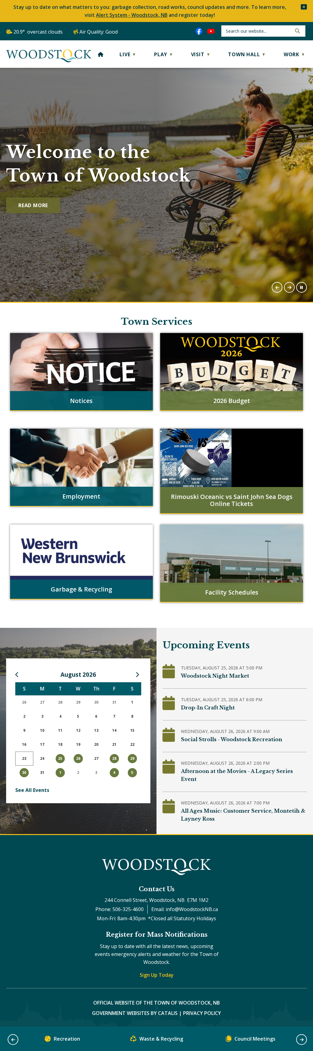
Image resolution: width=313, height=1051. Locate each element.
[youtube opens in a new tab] (211, 31)
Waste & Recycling (161, 1038)
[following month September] (138, 675)
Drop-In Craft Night (208, 708)
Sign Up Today (157, 975)
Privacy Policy (202, 1013)
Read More (33, 205)
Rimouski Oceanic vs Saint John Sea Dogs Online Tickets (232, 500)
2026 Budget (231, 401)
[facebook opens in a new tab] (199, 31)
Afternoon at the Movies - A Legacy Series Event (237, 775)
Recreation (67, 1038)
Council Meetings (254, 1038)
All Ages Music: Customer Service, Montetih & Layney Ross (243, 815)
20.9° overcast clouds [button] (38, 31)
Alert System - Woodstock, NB (132, 15)
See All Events (32, 790)
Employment (81, 496)
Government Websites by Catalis (135, 1013)
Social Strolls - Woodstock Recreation (231, 739)
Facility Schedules (231, 592)
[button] (303, 7)
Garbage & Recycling (81, 589)
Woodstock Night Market (215, 676)
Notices (81, 401)
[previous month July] (18, 675)
